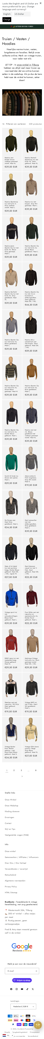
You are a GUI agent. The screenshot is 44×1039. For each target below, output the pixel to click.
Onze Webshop (11, 805)
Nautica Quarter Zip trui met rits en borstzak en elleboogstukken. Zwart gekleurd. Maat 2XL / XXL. (32, 296)
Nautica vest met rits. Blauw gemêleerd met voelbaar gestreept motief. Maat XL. (31, 434)
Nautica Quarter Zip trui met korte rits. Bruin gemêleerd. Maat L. (32, 388)
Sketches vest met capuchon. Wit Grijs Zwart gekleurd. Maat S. (12, 705)
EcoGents (21, 1029)
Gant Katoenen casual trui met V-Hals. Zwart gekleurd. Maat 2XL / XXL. (31, 570)
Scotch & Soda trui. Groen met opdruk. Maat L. (12, 478)
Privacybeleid (34, 1032)
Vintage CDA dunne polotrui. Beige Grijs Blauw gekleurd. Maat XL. (32, 749)
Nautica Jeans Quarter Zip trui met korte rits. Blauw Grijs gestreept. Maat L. (12, 249)
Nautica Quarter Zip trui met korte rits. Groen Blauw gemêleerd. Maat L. (32, 249)
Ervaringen (9, 817)
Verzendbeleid (33, 1036)
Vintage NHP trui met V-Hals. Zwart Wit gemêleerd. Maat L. (31, 705)
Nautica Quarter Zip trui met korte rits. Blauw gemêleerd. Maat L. (12, 342)
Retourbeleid (10, 875)
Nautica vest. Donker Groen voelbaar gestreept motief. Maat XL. (11, 160)
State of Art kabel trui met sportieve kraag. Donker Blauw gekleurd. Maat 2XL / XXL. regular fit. (12, 570)
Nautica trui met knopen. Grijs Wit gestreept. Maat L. (31, 204)
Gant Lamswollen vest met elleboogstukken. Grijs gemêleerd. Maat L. (31, 524)
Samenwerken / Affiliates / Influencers (21, 857)
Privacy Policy (11, 886)
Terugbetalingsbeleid (19, 1032)
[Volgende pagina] (22, 776)
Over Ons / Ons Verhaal (15, 863)
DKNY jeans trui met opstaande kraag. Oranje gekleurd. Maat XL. (12, 661)
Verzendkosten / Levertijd (16, 869)
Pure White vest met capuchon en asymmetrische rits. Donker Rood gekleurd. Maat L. (32, 616)
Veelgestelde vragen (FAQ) (17, 835)
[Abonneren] (36, 971)
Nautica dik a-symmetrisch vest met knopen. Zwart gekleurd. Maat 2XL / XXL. (31, 343)
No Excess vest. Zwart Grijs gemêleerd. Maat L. (11, 522)
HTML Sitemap (11, 892)
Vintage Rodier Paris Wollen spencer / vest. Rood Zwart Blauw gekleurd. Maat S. (11, 750)
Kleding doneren (12, 811)
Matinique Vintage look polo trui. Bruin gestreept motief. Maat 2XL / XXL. (32, 661)
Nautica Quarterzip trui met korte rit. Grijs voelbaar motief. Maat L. (11, 204)
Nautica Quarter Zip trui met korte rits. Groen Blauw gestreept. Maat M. (12, 388)
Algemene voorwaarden (15, 880)
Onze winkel (10, 851)
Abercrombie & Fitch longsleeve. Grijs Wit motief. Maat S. (31, 479)
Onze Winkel (10, 799)
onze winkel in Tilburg (28, 64)
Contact (8, 823)
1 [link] (6, 770)
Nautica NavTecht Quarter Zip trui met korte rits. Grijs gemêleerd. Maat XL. (12, 296)
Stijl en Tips (10, 829)
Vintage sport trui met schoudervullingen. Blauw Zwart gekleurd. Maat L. (11, 616)
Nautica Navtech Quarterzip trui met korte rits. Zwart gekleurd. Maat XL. (31, 160)
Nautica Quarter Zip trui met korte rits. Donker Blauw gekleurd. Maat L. (12, 433)
